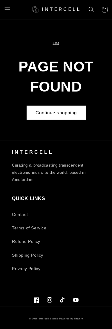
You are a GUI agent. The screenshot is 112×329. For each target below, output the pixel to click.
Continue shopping (56, 112)
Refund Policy (26, 241)
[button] (7, 9)
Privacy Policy (26, 268)
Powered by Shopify (71, 318)
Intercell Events (48, 318)
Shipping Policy (27, 255)
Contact (20, 214)
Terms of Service (29, 228)
